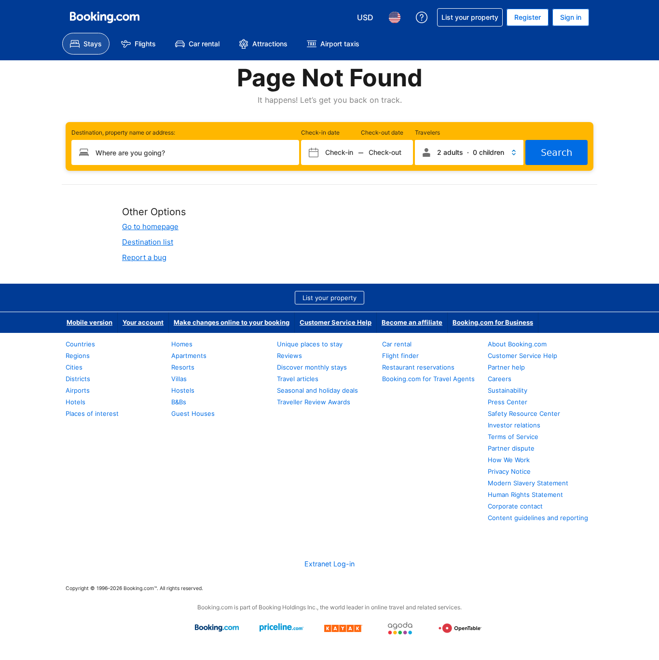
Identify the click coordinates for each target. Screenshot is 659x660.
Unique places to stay (310, 344)
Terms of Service (513, 436)
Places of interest (92, 413)
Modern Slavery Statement (528, 483)
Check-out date (382, 132)
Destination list (147, 242)
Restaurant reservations (418, 367)
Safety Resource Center (524, 413)
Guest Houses (193, 413)
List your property (329, 298)
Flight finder (400, 355)
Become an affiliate (412, 322)
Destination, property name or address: (123, 132)
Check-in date (320, 132)
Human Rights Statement (525, 494)
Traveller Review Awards (313, 402)
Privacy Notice (509, 471)
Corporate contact (515, 506)
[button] (469, 152)
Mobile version (89, 322)
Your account (143, 322)
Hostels (182, 390)
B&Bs (178, 402)
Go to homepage (150, 226)
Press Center (507, 402)
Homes (181, 344)
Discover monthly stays (312, 367)
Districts (78, 379)
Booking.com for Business (493, 322)
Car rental (397, 344)
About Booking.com (517, 344)
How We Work (509, 460)
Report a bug (144, 257)
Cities (74, 367)
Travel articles (297, 379)
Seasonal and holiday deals (317, 390)
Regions (78, 355)
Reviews (289, 355)
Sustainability (507, 390)
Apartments (188, 355)
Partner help (506, 367)
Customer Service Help (335, 322)
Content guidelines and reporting (538, 518)
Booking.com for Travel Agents (428, 379)
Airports (78, 390)
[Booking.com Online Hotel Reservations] (104, 17)
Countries (80, 344)
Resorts (182, 367)
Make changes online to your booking (231, 322)
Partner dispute (511, 448)
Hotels (75, 402)
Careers (499, 379)
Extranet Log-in (329, 564)
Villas (179, 379)
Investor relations (514, 425)
